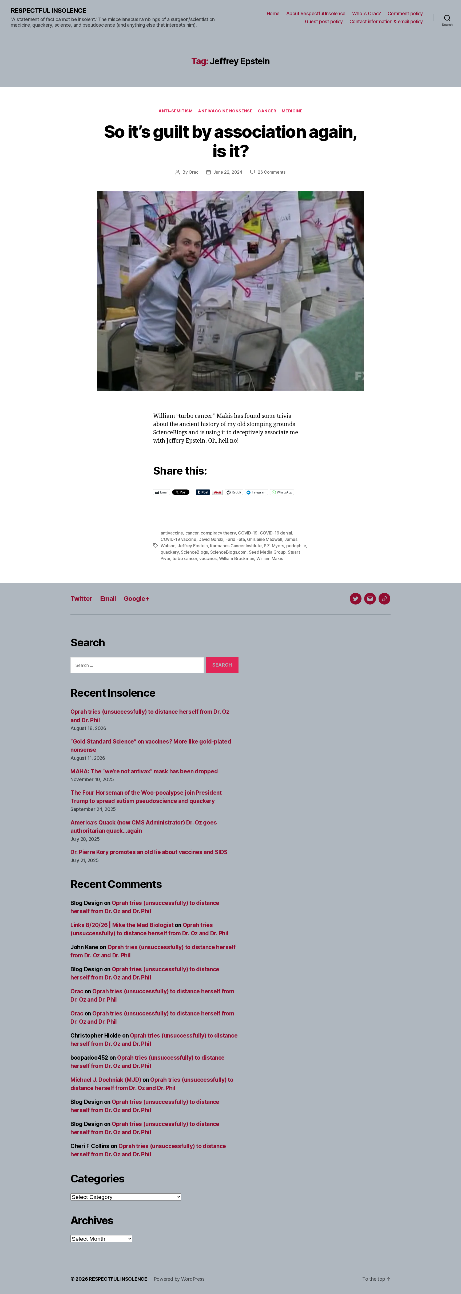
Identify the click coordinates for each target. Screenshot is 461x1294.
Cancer (267, 111)
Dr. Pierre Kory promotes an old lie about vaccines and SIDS (149, 852)
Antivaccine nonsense (225, 111)
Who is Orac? (366, 13)
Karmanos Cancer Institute (235, 545)
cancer (191, 533)
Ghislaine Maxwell (264, 539)
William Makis (269, 558)
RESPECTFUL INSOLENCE (48, 10)
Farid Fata (235, 539)
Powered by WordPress (179, 1279)
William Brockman (236, 558)
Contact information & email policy (386, 21)
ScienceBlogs (194, 552)
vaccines (208, 558)
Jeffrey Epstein (193, 545)
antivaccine (172, 533)
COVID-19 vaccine (178, 539)
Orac (193, 172)
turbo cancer (184, 558)
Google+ (136, 598)
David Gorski (210, 539)
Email (108, 598)
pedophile (296, 545)
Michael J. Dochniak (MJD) (105, 1079)
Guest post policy (324, 21)
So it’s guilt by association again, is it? (230, 141)
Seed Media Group (267, 552)
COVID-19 (247, 533)
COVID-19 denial (276, 533)
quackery (170, 552)
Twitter (81, 598)
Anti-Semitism (175, 111)
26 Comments (271, 172)
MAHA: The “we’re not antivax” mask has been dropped (144, 771)
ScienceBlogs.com (228, 552)
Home (273, 13)
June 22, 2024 (227, 172)
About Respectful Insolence (315, 13)
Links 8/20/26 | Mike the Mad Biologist (122, 925)
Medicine (292, 111)
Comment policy (405, 13)
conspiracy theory (218, 533)
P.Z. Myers (274, 545)
